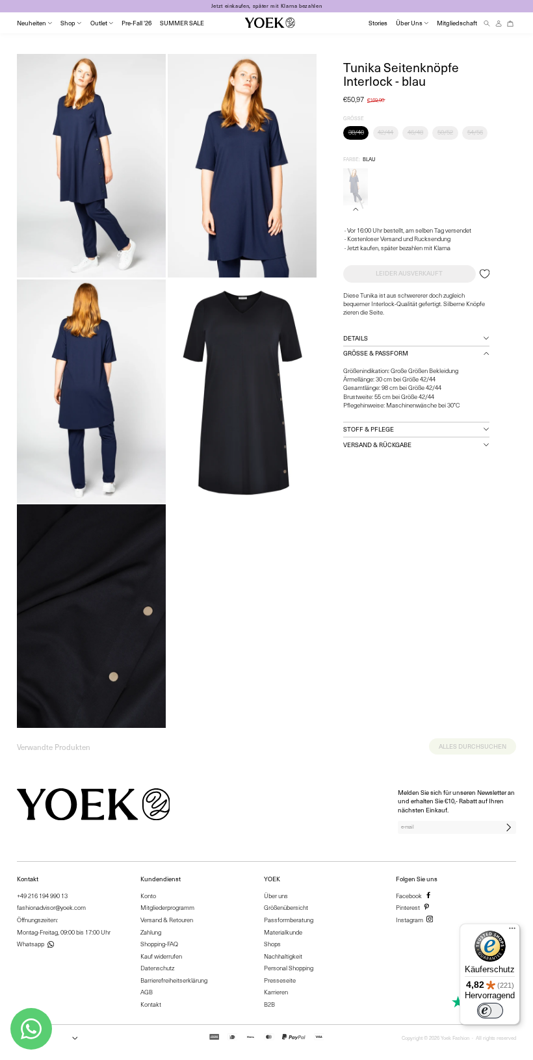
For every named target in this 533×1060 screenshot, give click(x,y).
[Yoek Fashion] (270, 22)
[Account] (498, 23)
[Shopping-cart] (510, 23)
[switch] (490, 1010)
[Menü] (512, 931)
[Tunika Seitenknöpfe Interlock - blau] (355, 187)
